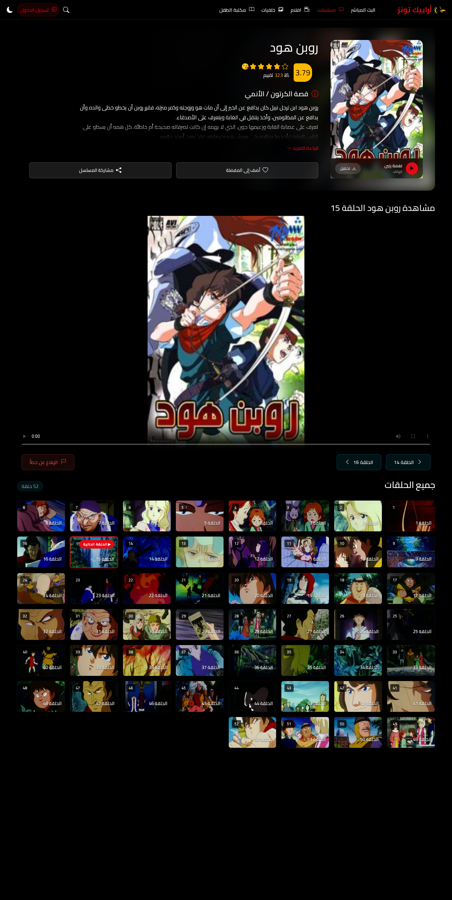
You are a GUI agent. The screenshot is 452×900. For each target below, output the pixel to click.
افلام (296, 9)
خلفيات (268, 9)
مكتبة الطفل (232, 9)
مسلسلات (326, 9)
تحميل (345, 168)
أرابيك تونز (416, 10)
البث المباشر (363, 9)
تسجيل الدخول (35, 9)
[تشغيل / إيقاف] (412, 168)
